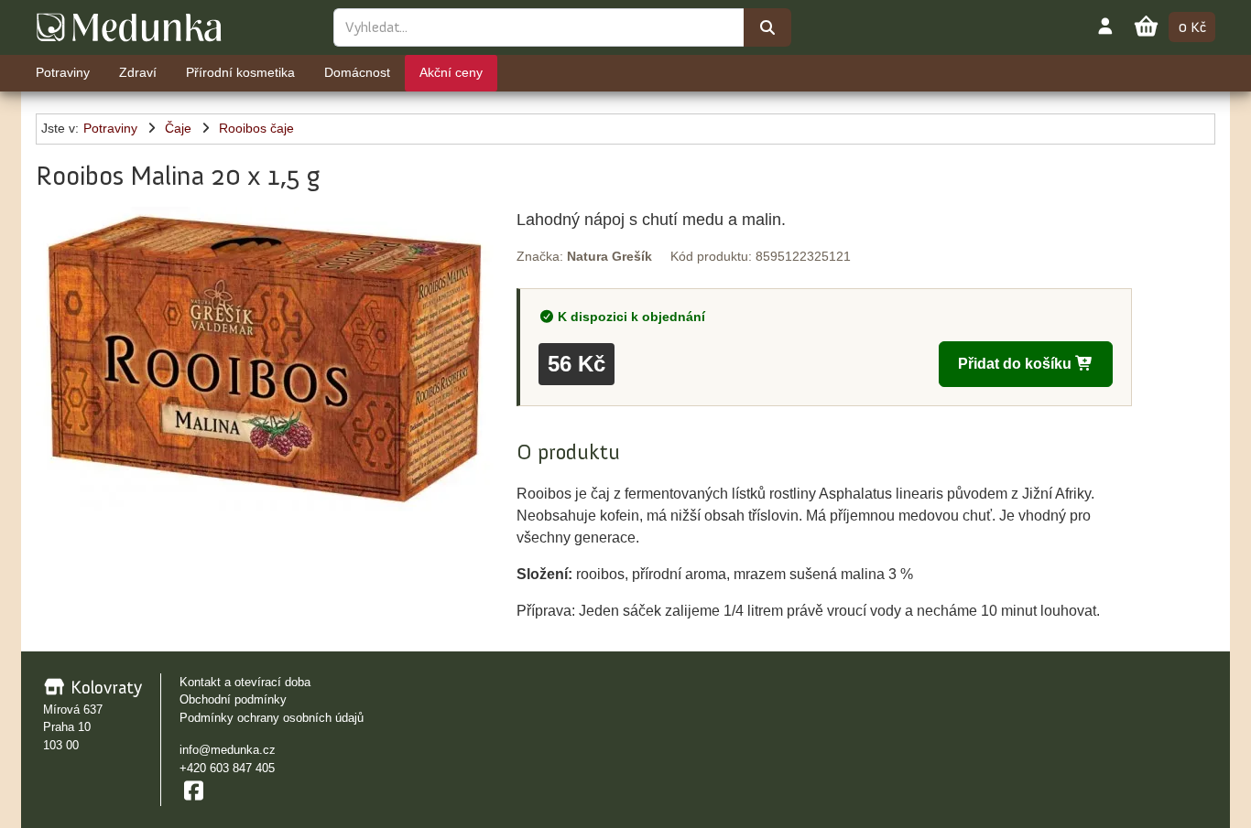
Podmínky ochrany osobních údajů (271, 718)
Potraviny (110, 128)
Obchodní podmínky (233, 699)
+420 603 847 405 (227, 768)
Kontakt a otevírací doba (244, 682)
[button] (265, 359)
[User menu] (1105, 25)
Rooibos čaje (256, 128)
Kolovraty (104, 687)
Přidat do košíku (1016, 363)
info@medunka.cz (227, 750)
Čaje (178, 128)
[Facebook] (193, 791)
